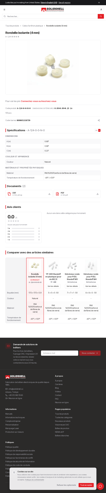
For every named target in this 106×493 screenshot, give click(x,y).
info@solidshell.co (16, 389)
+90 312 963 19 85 (16, 395)
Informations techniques (15, 417)
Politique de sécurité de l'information (20, 461)
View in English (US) (49, 2)
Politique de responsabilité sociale (19, 454)
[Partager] (99, 120)
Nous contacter (88, 353)
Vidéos (58, 391)
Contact (58, 395)
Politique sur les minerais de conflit (19, 458)
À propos (58, 381)
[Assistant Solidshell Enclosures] (100, 486)
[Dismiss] (99, 2)
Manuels (8, 414)
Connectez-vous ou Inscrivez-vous (38, 101)
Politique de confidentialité (34, 480)
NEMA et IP (59, 432)
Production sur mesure (14, 432)
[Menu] (4, 9)
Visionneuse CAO (62, 425)
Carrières (59, 384)
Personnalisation (12, 425)
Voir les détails (53, 286)
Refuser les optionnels (66, 485)
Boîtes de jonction (62, 428)
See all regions (64, 2)
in (99, 130)
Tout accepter (86, 485)
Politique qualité (11, 447)
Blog (57, 388)
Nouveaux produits (62, 421)
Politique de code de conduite (17, 465)
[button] (53, 67)
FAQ (56, 399)
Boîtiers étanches (62, 435)
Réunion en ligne (15, 398)
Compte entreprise (12, 421)
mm (96, 130)
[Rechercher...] (101, 16)
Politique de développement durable (20, 450)
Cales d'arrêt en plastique (32, 26)
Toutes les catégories (63, 417)
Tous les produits (12, 26)
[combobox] (50, 16)
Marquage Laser (12, 428)
